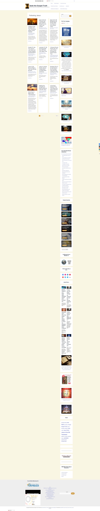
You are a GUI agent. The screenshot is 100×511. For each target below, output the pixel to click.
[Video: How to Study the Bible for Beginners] (69, 309)
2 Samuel (51, 55)
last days (66, 436)
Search (62, 14)
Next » (67, 249)
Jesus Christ (44, 27)
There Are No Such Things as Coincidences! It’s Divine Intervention (69, 296)
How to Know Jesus (63, 3)
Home (51, 3)
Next (57, 115)
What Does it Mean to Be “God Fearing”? (31, 93)
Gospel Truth (64, 426)
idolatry (66, 428)
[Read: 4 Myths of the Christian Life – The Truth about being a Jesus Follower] (32, 21)
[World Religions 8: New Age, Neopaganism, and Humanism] (64, 287)
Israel (69, 428)
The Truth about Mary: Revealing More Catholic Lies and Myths (65, 242)
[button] (52, 3)
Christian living (63, 422)
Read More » (30, 41)
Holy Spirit (63, 428)
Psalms (62, 438)
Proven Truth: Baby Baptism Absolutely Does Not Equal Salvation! (66, 220)
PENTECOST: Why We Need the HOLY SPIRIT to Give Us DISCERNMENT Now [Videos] (64, 320)
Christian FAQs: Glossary (63, 8)
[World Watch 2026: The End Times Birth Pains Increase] (64, 335)
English (64, 23)
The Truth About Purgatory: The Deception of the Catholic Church (66, 227)
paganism (69, 436)
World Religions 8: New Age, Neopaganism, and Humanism (64, 295)
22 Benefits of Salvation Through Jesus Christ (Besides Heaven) (65, 206)
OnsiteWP (61, 507)
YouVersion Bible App (64, 472)
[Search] (70, 16)
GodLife (62, 476)
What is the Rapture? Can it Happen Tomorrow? (66, 213)
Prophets (29, 54)
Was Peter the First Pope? (65, 165)
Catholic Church (52, 92)
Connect (50, 508)
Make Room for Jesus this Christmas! (69, 341)
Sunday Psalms (64, 441)
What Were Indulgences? (65, 170)
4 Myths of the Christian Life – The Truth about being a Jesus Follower (32, 29)
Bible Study (40, 27)
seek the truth (64, 439)
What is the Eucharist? (65, 166)
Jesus (62, 430)
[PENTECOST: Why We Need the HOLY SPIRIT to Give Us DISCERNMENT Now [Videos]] (64, 309)
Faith (68, 422)
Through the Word (63, 473)
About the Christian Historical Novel (50, 496)
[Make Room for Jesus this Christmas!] (69, 335)
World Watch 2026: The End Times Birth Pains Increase (64, 342)
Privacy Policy (65, 507)
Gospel (69, 424)
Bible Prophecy (56, 3)
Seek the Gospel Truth (38, 6)
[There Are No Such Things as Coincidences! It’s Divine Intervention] (69, 287)
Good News (66, 424)
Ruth (34, 71)
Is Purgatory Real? (64, 162)
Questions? (50, 497)
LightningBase (54, 507)
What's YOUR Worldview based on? (66, 70)
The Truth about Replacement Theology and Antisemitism (66, 235)
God (57, 55)
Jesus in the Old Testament (65, 433)
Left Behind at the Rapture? (54, 8)
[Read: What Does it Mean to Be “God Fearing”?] (32, 87)
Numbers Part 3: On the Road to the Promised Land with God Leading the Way (54, 69)
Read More (64, 215)
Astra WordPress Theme (45, 507)
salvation (66, 438)
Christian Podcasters (50, 495)
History (33, 71)
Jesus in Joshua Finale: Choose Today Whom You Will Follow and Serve (43, 69)
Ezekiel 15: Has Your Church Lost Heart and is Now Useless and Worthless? (32, 50)
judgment (62, 436)
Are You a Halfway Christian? (66, 132)
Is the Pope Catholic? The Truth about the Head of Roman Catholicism (54, 88)
